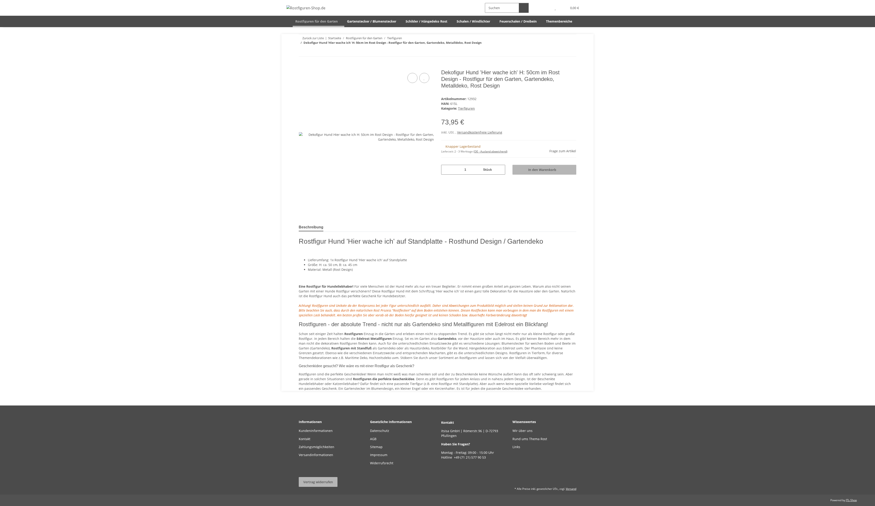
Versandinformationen (316, 455)
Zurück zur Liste (313, 38)
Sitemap (376, 447)
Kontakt (304, 439)
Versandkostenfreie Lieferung (479, 132)
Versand (571, 489)
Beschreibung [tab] (311, 227)
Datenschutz (379, 431)
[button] (546, 8)
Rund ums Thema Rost (529, 439)
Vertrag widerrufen (318, 482)
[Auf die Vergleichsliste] (412, 78)
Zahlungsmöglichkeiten (316, 447)
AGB (373, 439)
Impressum (378, 455)
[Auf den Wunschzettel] (424, 78)
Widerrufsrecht (381, 463)
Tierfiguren (466, 108)
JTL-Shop (851, 500)
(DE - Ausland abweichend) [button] (490, 151)
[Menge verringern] (446, 169)
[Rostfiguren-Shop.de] (306, 8)
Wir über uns (522, 431)
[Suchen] (524, 8)
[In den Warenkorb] (302, 66)
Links (516, 447)
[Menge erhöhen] (500, 169)
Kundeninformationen (316, 431)
